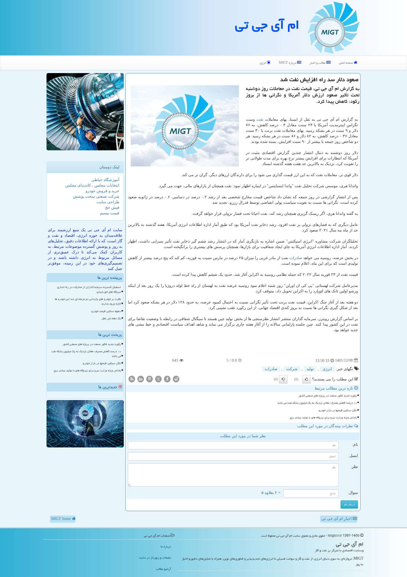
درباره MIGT (288, 63)
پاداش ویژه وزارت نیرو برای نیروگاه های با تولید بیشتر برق (323, 417)
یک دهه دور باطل (111, 318)
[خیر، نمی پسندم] (283, 379)
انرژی (263, 63)
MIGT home (61, 519)
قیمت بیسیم (109, 213)
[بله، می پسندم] (306, 379)
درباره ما (166, 546)
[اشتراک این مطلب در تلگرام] (176, 379)
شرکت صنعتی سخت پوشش (96, 196)
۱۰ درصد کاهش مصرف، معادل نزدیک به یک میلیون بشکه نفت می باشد (317, 403)
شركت (292, 369)
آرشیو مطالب (163, 569)
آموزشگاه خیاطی (105, 180)
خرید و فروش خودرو (102, 191)
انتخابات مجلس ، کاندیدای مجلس (92, 185)
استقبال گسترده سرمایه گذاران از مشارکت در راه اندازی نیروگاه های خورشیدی (89, 289)
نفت (259, 119)
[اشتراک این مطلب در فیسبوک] (167, 379)
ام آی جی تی (267, 25)
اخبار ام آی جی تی (337, 519)
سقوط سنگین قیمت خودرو (106, 311)
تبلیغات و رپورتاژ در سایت (155, 557)
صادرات (295, 258)
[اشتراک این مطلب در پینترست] (149, 379)
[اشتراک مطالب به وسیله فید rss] (132, 379)
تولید (310, 369)
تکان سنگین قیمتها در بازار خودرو (338, 410)
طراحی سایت (108, 202)
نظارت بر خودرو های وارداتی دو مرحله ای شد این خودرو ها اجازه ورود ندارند (88, 301)
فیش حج (112, 207)
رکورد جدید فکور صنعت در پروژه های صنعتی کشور (327, 395)
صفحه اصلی (346, 63)
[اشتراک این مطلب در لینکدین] (141, 379)
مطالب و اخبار (318, 63)
